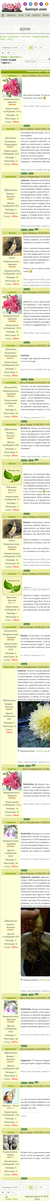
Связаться (11, 15)
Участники (26, 36)
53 (8, 52)
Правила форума (41, 36)
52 (3, 52)
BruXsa (12, 233)
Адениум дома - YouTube (36, 4)
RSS (9, 39)
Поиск (3, 39)
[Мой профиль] (3, 15)
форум (46, 15)
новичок (12, 75)
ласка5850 (11, 382)
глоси (11, 1086)
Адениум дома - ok (46, 4)
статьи (21, 15)
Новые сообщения (10, 36)
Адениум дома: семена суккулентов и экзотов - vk (30, 4)
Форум (4, 57)
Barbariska (11, 176)
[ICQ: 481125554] (36, 229)
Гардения (11, 822)
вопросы (36, 15)
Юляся (11, 1132)
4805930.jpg (44, 980)
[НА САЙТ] (18, 10)
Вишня (12, 463)
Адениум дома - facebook (41, 4)
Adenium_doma (25, 4)
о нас (28, 15)
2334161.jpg (41, 751)
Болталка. (15, 57)
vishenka (10, 129)
